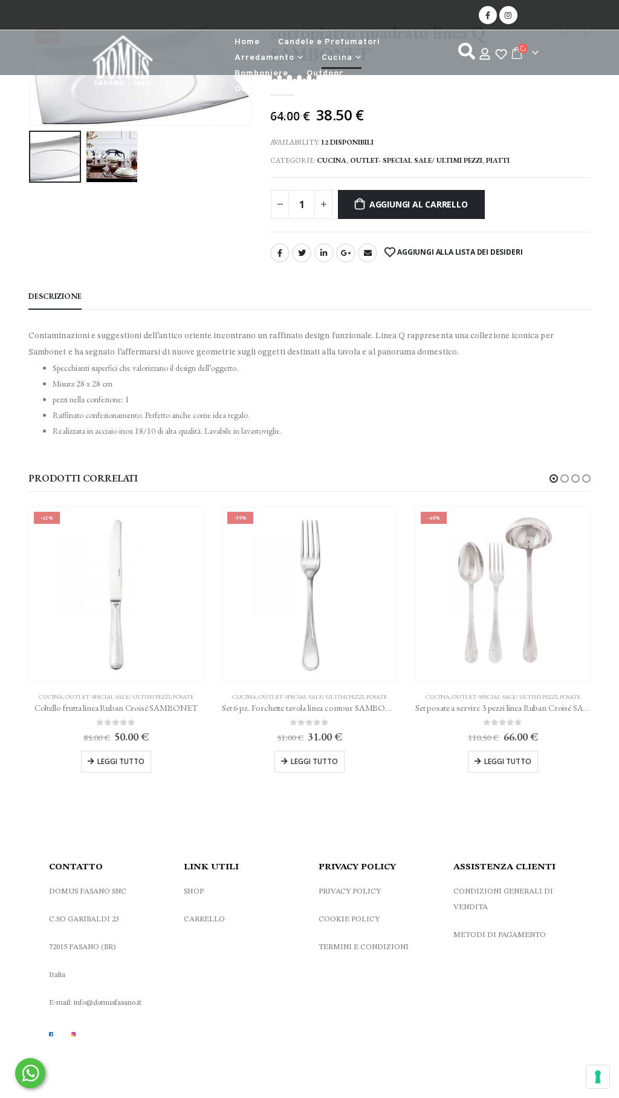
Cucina (337, 58)
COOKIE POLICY (349, 919)
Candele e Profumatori (329, 42)
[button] (553, 478)
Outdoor (324, 73)
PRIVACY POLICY (350, 891)
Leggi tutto (120, 761)
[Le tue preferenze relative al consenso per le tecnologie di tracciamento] (597, 1076)
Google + (345, 253)
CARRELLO (204, 919)
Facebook (280, 253)
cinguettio (301, 253)
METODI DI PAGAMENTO (499, 935)
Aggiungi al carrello (418, 204)
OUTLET (253, 89)
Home (247, 42)
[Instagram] (508, 15)
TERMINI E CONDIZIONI (364, 947)
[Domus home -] (122, 63)
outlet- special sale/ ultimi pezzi (416, 160)
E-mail (367, 253)
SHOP (194, 891)
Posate (183, 697)
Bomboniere (261, 73)
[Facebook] (488, 15)
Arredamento (264, 58)
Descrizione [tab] (55, 296)
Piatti (498, 160)
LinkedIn (324, 253)
